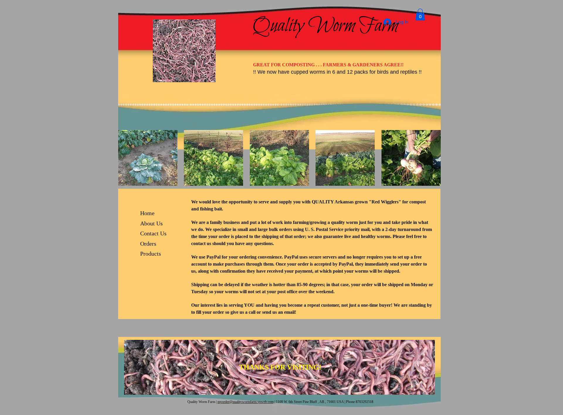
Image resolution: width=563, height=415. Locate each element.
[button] (147, 158)
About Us (151, 223)
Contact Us (153, 233)
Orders (148, 243)
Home (147, 213)
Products (150, 253)
